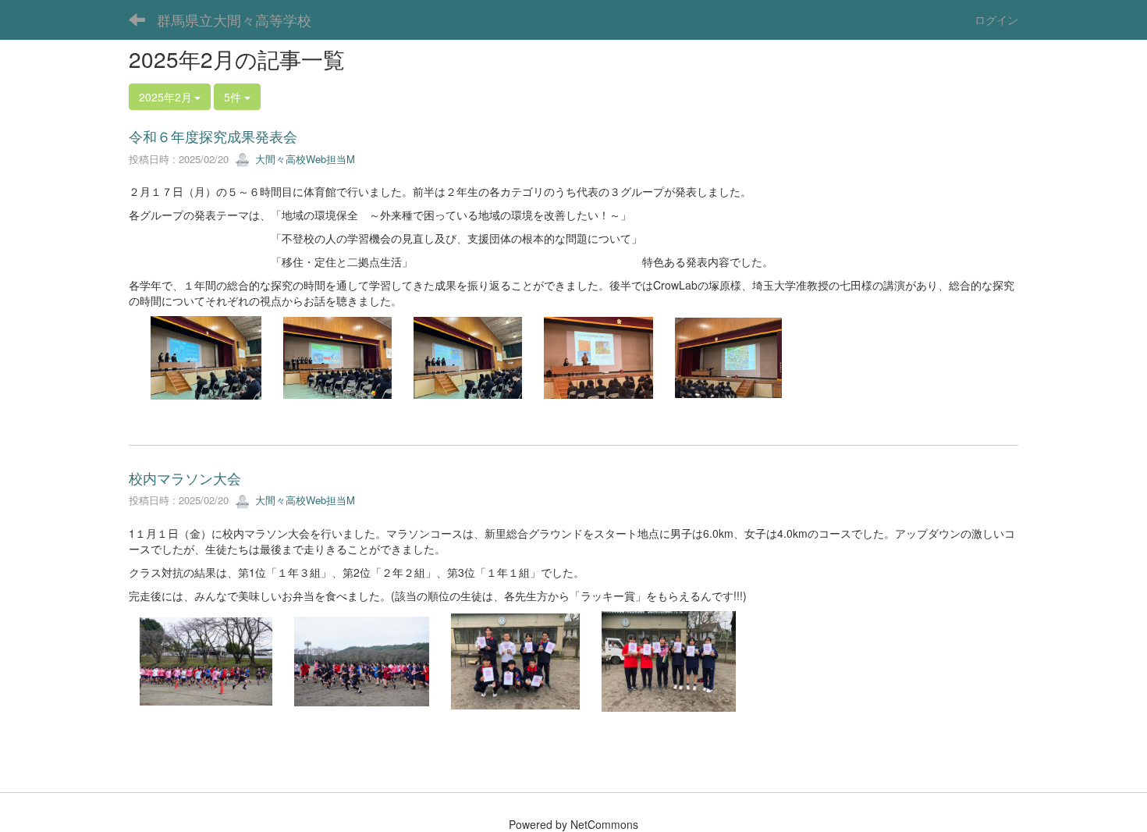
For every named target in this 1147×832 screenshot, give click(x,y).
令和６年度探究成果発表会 (213, 136)
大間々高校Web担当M (303, 158)
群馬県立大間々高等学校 (234, 19)
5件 (234, 97)
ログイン (996, 19)
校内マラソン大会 (185, 478)
